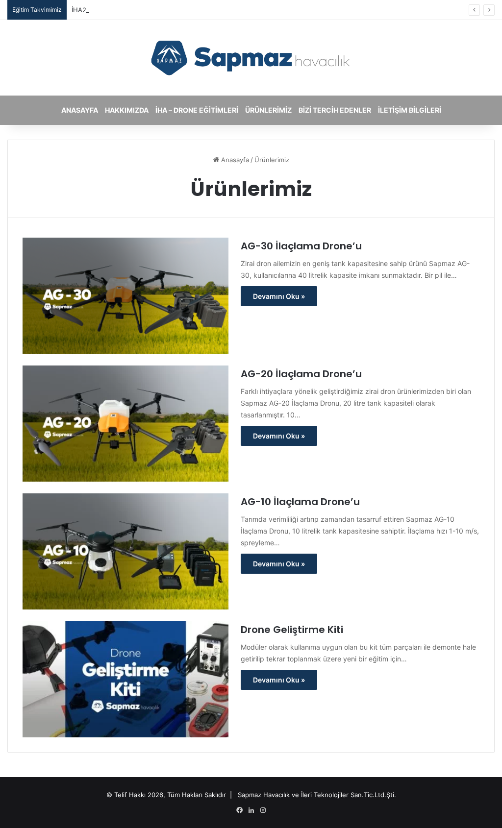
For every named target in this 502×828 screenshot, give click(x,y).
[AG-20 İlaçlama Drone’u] (125, 423)
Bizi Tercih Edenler (335, 110)
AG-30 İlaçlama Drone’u (301, 246)
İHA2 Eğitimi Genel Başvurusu (117, 10)
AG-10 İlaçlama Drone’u (300, 502)
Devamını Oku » (279, 296)
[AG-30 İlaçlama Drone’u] (125, 296)
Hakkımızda (127, 110)
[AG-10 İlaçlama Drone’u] (125, 551)
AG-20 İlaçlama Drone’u (301, 374)
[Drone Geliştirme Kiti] (125, 679)
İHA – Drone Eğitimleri (196, 110)
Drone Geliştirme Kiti (292, 629)
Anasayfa (79, 110)
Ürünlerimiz (268, 110)
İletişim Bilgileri (409, 110)
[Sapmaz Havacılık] (251, 58)
